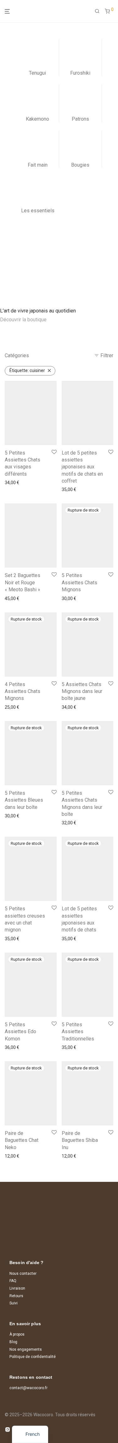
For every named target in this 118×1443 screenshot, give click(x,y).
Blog (13, 1342)
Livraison (17, 1288)
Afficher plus (15, 482)
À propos (17, 1334)
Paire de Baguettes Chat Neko (21, 1140)
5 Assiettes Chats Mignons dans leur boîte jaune (82, 691)
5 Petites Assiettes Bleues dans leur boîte (24, 800)
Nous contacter (23, 1273)
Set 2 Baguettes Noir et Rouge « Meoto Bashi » (22, 582)
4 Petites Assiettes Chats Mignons (22, 691)
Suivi (13, 1303)
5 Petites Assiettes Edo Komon (20, 1032)
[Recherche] (97, 11)
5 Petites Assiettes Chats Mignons (79, 582)
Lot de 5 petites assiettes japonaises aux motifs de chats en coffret (82, 467)
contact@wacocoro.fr (28, 1388)
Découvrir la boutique (23, 320)
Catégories (17, 355)
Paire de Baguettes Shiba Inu (80, 1140)
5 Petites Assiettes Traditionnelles (78, 1032)
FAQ (12, 1281)
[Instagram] (7, 1429)
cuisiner (27, 370)
